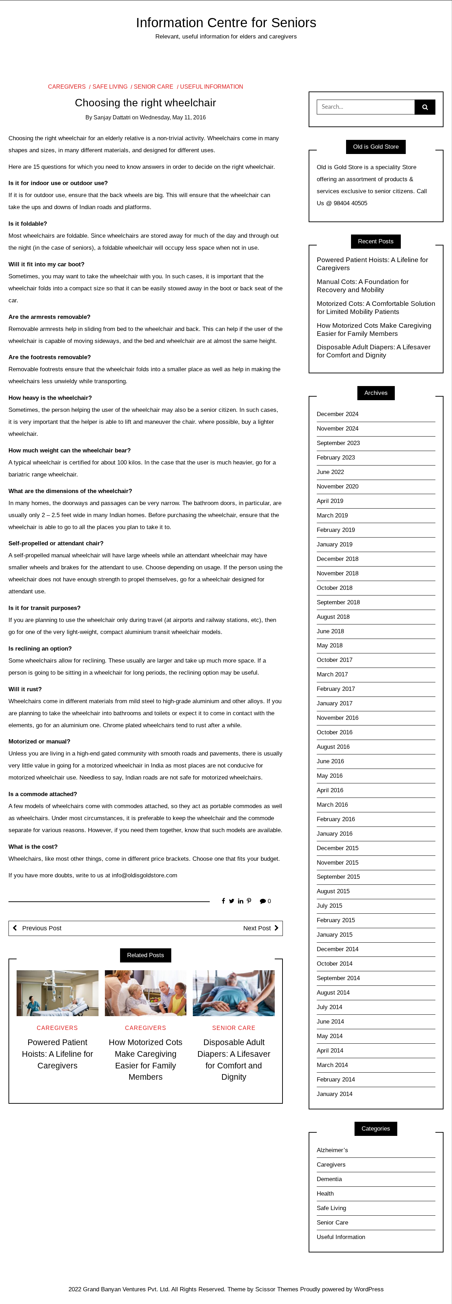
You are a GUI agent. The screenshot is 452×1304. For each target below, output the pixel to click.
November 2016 (337, 718)
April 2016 (330, 790)
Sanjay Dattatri (112, 117)
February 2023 (336, 457)
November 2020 (337, 486)
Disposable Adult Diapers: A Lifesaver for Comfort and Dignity (373, 351)
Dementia (329, 1179)
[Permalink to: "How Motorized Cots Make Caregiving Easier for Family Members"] (146, 993)
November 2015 (337, 862)
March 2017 (332, 674)
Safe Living (110, 87)
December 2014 (337, 949)
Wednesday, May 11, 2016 (173, 117)
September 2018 (338, 602)
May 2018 (330, 645)
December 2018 (337, 559)
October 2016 (334, 732)
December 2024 (337, 414)
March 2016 (332, 804)
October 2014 (334, 963)
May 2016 (330, 775)
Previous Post (40, 928)
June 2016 (330, 761)
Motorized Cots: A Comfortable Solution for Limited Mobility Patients (376, 307)
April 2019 (330, 501)
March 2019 (332, 515)
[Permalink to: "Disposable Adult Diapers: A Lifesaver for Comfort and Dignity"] (234, 993)
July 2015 (329, 905)
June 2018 (330, 631)
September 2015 (338, 876)
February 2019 (336, 530)
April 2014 (330, 1050)
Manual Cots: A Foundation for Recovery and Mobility (363, 286)
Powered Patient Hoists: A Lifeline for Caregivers (57, 1054)
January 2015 (334, 934)
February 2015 (336, 920)
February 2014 (336, 1079)
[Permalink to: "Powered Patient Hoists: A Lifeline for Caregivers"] (58, 993)
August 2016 (333, 746)
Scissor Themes (276, 1289)
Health (325, 1193)
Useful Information (211, 87)
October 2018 (334, 588)
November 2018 (337, 573)
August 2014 (333, 992)
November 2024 (337, 428)
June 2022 (330, 472)
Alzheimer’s (332, 1150)
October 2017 (334, 660)
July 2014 (329, 1007)
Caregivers (67, 87)
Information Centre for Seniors (226, 22)
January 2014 (334, 1094)
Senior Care (153, 87)
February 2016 (336, 819)
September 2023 (338, 443)
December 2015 (337, 848)
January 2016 (334, 833)
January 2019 (334, 544)
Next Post (257, 928)
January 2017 (334, 703)
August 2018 (333, 617)
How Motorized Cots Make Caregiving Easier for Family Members (374, 329)
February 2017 (336, 689)
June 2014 (330, 1021)
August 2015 (333, 891)
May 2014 (330, 1036)
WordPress (369, 1289)
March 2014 (332, 1065)
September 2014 (338, 978)
